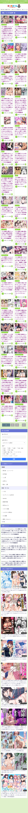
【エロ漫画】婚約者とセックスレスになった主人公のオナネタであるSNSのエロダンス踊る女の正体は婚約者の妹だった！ (20, 338)
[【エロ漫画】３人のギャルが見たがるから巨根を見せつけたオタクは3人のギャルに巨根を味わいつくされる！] (7, 47)
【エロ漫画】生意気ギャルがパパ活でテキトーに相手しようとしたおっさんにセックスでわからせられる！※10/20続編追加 (7, 287)
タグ (3, 445)
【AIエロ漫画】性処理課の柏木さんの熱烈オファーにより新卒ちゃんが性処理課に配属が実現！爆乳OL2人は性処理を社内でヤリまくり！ (20, 385)
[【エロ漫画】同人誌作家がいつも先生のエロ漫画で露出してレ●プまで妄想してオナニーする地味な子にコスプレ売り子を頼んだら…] (21, 19)
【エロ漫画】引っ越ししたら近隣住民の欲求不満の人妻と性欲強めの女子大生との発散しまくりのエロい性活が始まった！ (7, 314)
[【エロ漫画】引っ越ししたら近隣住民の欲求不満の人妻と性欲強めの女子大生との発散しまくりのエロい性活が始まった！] (7, 303)
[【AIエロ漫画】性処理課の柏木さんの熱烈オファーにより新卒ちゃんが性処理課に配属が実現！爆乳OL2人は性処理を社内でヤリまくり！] (21, 373)
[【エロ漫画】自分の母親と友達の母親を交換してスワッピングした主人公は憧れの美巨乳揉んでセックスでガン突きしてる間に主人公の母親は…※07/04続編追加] (7, 373)
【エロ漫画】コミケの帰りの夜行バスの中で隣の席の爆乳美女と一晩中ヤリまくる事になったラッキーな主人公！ (7, 338)
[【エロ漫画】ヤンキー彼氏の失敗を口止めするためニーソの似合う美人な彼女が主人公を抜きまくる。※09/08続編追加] (7, 349)
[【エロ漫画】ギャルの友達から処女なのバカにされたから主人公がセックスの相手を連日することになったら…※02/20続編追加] (21, 146)
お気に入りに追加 (8, 40)
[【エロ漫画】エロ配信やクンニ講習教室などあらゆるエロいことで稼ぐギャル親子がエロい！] (7, 69)
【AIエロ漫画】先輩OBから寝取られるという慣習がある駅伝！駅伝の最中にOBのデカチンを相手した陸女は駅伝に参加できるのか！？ (13, 556)
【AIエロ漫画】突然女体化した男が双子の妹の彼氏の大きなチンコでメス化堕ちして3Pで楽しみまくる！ (7, 410)
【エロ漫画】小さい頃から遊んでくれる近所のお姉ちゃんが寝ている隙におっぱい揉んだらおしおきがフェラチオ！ (20, 131)
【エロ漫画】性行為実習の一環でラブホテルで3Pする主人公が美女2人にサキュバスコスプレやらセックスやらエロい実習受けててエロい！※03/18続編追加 (7, 133)
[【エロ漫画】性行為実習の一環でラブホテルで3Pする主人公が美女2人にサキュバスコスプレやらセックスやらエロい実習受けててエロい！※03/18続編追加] (7, 121)
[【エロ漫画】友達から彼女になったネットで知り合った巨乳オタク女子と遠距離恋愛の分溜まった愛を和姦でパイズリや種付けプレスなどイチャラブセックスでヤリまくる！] (21, 276)
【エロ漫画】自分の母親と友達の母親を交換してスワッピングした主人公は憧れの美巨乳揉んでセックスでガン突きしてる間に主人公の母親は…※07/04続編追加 (7, 386)
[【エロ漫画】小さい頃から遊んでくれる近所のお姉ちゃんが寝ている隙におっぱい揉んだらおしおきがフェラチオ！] (21, 121)
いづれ (4, 491)
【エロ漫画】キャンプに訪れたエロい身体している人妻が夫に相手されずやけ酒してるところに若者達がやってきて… (20, 181)
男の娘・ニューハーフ (8, 470)
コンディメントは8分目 (8, 494)
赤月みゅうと (6, 505)
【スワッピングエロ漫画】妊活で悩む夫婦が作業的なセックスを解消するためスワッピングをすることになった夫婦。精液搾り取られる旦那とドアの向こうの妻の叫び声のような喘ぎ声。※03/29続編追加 (20, 105)
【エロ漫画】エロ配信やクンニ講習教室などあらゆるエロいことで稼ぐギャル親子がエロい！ (7, 79)
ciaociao (5, 498)
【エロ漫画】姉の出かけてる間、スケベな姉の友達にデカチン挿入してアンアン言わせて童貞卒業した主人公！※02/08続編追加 (20, 212)
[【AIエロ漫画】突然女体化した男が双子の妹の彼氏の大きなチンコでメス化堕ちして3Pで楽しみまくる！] (7, 399)
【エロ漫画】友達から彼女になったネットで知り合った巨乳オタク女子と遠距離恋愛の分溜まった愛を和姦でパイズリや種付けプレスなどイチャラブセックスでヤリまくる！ (20, 288)
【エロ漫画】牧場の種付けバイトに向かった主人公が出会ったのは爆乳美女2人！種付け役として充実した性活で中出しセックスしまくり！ (20, 361)
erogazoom (4, 554)
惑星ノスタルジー (7, 519)
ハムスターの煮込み (7, 512)
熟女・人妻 (5, 484)
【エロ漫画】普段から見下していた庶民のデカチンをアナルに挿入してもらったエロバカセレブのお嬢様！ (20, 80)
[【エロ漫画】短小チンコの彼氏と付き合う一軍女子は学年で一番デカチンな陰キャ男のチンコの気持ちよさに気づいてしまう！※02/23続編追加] (7, 146)
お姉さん (5, 481)
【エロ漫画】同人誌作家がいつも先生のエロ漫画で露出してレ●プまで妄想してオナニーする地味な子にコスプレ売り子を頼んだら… (20, 31)
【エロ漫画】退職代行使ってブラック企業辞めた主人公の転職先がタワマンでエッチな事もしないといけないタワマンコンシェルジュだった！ (20, 315)
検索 (14, 459)
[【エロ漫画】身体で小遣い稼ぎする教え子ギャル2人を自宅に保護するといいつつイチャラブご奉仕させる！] (7, 200)
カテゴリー (5, 440)
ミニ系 (4, 477)
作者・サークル (5, 488)
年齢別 (3, 467)
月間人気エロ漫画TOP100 (5, 9)
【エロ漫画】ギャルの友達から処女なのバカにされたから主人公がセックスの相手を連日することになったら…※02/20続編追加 (20, 158)
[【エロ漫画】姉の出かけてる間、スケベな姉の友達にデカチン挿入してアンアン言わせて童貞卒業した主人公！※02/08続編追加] (21, 200)
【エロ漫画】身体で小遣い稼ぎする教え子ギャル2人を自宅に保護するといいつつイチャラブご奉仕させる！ (7, 211)
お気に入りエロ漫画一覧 (16, 9)
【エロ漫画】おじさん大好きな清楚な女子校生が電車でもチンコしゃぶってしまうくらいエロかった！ (7, 261)
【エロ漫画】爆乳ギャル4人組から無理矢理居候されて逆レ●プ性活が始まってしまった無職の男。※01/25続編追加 (7, 235)
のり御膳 (5, 515)
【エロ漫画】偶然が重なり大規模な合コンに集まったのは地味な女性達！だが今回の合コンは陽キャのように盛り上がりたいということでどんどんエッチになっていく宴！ (20, 236)
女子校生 (5, 474)
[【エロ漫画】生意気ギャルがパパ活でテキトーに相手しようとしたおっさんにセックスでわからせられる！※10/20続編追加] (7, 276)
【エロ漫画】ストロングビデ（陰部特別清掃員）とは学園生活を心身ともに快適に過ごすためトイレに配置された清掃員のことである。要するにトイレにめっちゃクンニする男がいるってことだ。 (7, 32)
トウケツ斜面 (6, 508)
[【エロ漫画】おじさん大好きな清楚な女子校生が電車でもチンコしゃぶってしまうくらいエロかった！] (7, 250)
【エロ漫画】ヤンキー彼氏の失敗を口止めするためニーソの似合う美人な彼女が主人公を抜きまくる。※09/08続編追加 (7, 360)
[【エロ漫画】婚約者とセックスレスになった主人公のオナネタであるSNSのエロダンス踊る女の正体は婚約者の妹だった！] (21, 327)
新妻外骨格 (5, 501)
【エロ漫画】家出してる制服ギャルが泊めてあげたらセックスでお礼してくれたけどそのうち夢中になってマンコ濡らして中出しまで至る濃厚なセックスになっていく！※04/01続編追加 (7, 104)
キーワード (5, 434)
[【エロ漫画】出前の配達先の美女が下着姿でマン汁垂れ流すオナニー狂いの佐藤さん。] (21, 47)
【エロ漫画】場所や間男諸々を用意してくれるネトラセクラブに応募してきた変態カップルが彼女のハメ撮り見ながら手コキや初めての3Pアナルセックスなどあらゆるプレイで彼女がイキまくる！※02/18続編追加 (7, 185)
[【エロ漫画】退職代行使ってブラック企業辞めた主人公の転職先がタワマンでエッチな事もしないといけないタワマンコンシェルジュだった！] (21, 303)
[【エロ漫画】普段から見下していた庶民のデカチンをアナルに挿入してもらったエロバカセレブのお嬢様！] (21, 69)
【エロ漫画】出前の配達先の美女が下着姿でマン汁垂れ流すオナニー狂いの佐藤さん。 (20, 57)
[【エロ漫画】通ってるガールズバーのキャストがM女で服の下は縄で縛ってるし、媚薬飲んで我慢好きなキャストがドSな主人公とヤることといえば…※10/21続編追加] (21, 250)
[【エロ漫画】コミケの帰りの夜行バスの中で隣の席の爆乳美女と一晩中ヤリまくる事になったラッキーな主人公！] (7, 327)
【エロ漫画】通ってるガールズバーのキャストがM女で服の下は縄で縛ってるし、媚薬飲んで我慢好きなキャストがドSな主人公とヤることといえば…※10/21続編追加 (20, 262)
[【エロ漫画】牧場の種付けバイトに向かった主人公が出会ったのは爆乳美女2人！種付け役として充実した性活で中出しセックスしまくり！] (21, 349)
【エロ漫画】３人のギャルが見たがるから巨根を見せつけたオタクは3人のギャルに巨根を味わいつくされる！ (7, 58)
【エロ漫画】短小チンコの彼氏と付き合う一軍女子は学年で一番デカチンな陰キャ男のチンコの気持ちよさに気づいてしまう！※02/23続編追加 (7, 158)
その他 (3, 521)
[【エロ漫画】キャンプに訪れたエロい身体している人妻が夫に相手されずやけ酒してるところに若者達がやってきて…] (21, 170)
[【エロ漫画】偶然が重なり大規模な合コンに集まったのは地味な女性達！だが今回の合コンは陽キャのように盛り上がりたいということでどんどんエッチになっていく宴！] (21, 224)
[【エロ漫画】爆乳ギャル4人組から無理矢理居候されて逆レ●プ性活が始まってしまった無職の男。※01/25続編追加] (7, 224)
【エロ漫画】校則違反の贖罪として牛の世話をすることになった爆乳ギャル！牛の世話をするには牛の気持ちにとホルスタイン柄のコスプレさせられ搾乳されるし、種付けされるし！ (20, 412)
